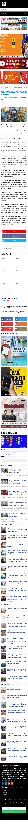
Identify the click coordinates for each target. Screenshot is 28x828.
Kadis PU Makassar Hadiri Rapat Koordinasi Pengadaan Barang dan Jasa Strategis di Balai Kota (18, 482)
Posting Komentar (5, 316)
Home (2, 87)
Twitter (14, 240)
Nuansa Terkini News (8, 298)
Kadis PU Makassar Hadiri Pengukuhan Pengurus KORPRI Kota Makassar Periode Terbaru (18, 493)
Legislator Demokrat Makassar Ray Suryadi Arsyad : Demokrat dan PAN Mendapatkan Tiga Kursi (17, 529)
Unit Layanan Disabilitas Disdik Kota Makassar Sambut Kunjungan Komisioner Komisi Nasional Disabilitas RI (15, 306)
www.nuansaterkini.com (8, 818)
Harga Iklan (5, 790)
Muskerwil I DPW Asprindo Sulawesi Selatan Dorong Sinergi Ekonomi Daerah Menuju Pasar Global (18, 504)
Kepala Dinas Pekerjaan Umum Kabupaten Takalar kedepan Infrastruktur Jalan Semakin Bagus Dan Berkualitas (17, 656)
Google (14, 231)
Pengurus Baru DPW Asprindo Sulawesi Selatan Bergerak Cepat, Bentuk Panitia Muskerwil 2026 (17, 590)
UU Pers (5, 794)
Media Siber (23, 818)
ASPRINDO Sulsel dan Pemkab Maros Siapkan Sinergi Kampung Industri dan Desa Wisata (17, 537)
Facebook (14, 236)
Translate (11, 454)
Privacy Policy (6, 796)
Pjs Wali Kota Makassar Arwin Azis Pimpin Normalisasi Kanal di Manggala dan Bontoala (13, 312)
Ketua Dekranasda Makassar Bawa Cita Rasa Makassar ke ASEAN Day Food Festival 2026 (17, 545)
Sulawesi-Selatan (12, 816)
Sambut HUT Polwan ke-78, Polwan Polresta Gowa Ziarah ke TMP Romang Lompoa (18, 515)
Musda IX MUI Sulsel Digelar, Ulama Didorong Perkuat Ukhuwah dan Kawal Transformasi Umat (18, 471)
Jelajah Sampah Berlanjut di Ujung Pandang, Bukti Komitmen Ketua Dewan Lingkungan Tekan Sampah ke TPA (17, 575)
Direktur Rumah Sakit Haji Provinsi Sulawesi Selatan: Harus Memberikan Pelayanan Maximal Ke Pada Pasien (17, 625)
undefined (4, 258)
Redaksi (5, 792)
